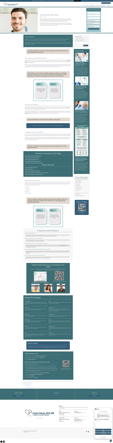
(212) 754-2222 (69, 24)
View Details (32, 375)
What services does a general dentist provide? (32, 157)
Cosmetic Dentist (78, 180)
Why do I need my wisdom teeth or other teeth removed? (34, 174)
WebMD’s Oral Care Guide (31, 359)
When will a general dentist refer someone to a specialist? (34, 162)
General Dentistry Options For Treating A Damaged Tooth (81, 64)
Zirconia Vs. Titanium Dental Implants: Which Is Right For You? (81, 159)
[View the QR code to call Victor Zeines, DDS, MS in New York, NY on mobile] (81, 210)
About (87, 5)
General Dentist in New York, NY (58, 125)
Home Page (41, 357)
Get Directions (18, 395)
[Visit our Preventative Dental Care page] (35, 291)
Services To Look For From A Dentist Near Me (81, 111)
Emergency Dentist (78, 182)
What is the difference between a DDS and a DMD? (33, 161)
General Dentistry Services (80, 38)
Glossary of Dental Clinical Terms (40, 355)
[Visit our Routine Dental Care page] (48, 291)
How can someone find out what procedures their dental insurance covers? (37, 172)
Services (98, 5)
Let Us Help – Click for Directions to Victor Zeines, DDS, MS (40, 282)
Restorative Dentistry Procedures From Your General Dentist (81, 87)
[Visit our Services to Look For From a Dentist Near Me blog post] (81, 109)
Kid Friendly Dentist (79, 187)
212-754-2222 (46, 347)
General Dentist (29, 382)
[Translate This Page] (4, 442)
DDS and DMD (27, 113)
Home (84, 5)
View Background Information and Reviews (36, 374)
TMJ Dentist (77, 190)
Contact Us (108, 5)
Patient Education (103, 5)
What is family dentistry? (29, 169)
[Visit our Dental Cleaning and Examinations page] (61, 291)
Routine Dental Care (79, 188)
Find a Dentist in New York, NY (80, 40)
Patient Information (92, 5)
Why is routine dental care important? (31, 167)
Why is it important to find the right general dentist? (33, 156)
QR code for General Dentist (27, 384)
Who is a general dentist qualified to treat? (32, 159)
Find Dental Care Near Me (79, 195)
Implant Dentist (78, 185)
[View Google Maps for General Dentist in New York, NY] (40, 281)
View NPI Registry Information (45, 372)
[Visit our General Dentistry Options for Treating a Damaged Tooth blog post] (81, 61)
